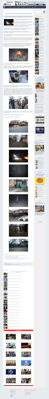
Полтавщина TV (41, 135)
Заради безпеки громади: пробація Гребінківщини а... (14, 295)
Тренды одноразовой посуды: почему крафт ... (40, 189)
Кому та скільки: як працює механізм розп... (41, 160)
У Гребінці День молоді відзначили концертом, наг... (14, 287)
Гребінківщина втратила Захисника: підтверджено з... (14, 278)
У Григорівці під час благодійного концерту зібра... (42, 39)
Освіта (27, 8)
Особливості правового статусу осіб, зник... (40, 166)
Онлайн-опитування (27, 392)
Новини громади (19, 8)
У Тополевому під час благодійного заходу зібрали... (14, 284)
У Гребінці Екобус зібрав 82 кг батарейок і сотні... (14, 315)
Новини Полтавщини (14, 8)
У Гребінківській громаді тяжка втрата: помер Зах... (14, 323)
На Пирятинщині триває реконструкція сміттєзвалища (11, 257)
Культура (30, 8)
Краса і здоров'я (41, 125)
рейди (7, 264)
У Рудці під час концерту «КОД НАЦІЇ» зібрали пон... (14, 298)
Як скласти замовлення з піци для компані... (40, 187)
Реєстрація (17, 272)
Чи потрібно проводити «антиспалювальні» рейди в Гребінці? (12, 117)
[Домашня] (4, 7)
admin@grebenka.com (13, 390)
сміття (11, 264)
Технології (37, 8)
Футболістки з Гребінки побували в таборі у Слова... (14, 281)
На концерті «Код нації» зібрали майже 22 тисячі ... (14, 312)
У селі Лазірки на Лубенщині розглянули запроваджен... (40, 94)
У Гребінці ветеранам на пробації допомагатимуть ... (14, 326)
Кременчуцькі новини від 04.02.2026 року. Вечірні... (40, 134)
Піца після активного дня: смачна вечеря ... (40, 194)
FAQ (25, 393)
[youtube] (11, 396)
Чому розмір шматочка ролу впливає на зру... (40, 196)
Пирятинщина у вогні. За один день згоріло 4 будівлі (11, 256)
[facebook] (10, 396)
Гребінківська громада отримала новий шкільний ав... (14, 275)
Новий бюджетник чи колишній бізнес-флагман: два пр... (41, 98)
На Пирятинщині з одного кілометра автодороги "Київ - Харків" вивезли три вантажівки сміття (16, 258)
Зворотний (12, 392)
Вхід (20, 272)
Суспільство (24, 8)
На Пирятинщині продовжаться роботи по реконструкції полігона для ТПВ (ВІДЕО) (15, 255)
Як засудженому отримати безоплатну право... (41, 164)
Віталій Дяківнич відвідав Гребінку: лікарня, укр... (14, 320)
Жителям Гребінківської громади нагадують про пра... (14, 290)
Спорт (35, 8)
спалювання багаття (15, 264)
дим (18, 264)
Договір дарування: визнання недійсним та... (41, 162)
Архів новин (5, 8)
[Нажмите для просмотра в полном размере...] (18, 108)
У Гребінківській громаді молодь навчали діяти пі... (14, 301)
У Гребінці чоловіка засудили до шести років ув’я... (41, 50)
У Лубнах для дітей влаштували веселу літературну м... (41, 100)
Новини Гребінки (9, 8)
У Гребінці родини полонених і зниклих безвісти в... (14, 309)
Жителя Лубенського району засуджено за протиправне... (40, 96)
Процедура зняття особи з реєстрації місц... (41, 168)
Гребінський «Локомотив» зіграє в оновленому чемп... (14, 306)
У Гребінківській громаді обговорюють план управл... (42, 19)
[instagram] (12, 396)
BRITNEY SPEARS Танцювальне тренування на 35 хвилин (40, 124)
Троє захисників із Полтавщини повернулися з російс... (41, 102)
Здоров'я (32, 8)
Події (22, 8)
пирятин (9, 264)
